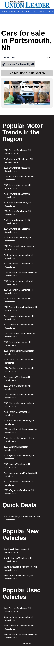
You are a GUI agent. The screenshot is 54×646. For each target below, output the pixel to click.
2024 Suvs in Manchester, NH (17, 213)
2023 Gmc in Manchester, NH (17, 387)
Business (31, 11)
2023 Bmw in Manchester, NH (17, 221)
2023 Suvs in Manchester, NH (17, 239)
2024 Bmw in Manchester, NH (17, 230)
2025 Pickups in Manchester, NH (19, 361)
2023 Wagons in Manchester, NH (19, 492)
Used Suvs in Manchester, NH (17, 610)
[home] (27, 4)
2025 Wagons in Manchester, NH (19, 422)
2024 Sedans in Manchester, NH (18, 291)
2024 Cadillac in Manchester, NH (19, 370)
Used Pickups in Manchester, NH (19, 627)
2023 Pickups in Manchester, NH (19, 326)
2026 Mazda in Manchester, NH (18, 160)
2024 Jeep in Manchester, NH (17, 378)
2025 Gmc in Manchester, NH (17, 344)
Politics (20, 11)
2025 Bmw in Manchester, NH (17, 195)
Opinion (50, 11)
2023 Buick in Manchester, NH (17, 448)
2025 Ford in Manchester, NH (17, 413)
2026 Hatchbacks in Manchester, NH (20, 274)
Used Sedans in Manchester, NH (18, 618)
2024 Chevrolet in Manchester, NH (19, 439)
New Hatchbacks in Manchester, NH (20, 568)
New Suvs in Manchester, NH (17, 551)
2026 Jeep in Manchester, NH (17, 466)
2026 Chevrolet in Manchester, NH (19, 248)
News (12, 11)
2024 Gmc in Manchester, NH (17, 300)
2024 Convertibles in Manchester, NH (21, 474)
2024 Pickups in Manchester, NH (19, 317)
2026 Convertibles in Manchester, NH (21, 309)
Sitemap (27, 644)
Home (4, 11)
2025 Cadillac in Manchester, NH (19, 396)
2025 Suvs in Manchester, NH (17, 204)
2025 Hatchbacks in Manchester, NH (20, 352)
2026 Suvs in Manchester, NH (17, 152)
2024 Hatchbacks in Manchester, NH (20, 431)
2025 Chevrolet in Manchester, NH (19, 405)
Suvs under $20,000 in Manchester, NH (22, 518)
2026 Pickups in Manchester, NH (19, 178)
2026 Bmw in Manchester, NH (17, 169)
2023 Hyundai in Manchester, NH (19, 457)
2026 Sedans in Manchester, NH (18, 256)
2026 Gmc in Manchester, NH (17, 187)
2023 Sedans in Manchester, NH (18, 265)
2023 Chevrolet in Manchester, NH (19, 335)
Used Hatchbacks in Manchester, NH (20, 636)
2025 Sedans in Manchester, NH (18, 282)
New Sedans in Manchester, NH (18, 577)
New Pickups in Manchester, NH (18, 559)
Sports (41, 11)
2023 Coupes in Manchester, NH (18, 483)
